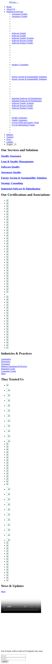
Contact (9, 142)
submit (4, 662)
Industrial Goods (8, 369)
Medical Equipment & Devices (14, 366)
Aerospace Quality (19, 16)
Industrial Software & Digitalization (27, 101)
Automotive (6, 359)
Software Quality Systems (23, 38)
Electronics (5, 361)
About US (10, 9)
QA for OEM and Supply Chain (25, 122)
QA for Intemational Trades (23, 125)
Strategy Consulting (12, 183)
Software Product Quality (22, 43)
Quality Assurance (19, 120)
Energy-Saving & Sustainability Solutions (29, 79)
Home (9, 7)
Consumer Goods (8, 371)
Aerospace (5, 364)
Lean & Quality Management (17, 161)
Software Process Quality (22, 40)
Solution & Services (14, 11)
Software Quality (19, 36)
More (3, 373)
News (8, 139)
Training (9, 137)
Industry (9, 134)
